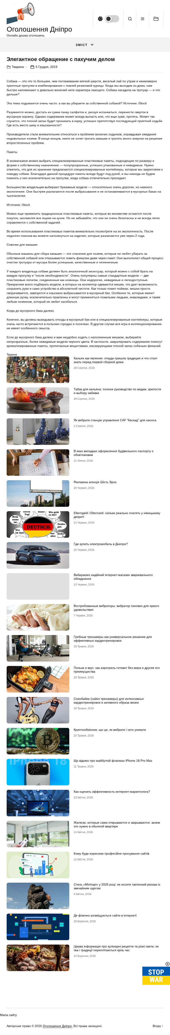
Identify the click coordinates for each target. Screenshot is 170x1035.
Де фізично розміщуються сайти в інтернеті (105, 915)
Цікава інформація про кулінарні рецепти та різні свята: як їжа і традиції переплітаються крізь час (116, 948)
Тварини (18, 67)
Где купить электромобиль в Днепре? (101, 544)
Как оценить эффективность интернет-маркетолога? (112, 791)
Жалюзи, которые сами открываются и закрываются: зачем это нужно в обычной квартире (117, 824)
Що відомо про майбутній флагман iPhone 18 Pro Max (113, 760)
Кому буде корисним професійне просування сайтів (111, 853)
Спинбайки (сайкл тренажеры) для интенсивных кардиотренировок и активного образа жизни (109, 700)
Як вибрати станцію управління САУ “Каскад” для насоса (115, 420)
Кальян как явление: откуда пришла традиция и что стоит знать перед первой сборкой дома (115, 360)
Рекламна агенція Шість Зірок (95, 482)
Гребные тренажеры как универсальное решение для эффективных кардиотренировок (113, 638)
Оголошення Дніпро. (58, 1026)
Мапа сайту (8, 1015)
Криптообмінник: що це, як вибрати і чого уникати (110, 729)
